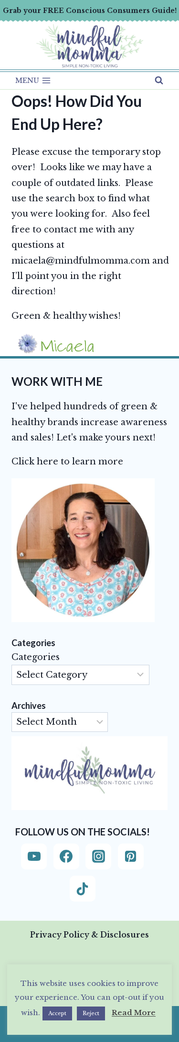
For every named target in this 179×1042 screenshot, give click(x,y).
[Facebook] (66, 856)
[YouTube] (34, 856)
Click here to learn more (67, 461)
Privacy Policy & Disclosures (89, 934)
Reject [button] (91, 1013)
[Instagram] (98, 856)
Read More (134, 1012)
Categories (35, 657)
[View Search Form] (159, 80)
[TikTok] (82, 889)
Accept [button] (57, 1013)
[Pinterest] (131, 856)
